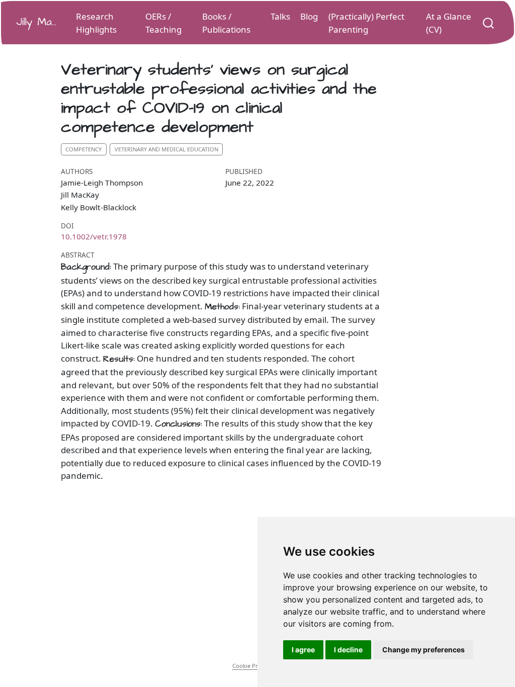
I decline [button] (348, 649)
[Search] (488, 22)
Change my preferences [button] (423, 649)
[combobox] (489, 22)
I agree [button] (303, 649)
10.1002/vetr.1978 (94, 236)
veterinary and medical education (166, 149)
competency (83, 149)
